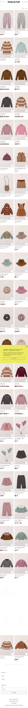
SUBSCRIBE (14, 358)
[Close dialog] (26, 346)
